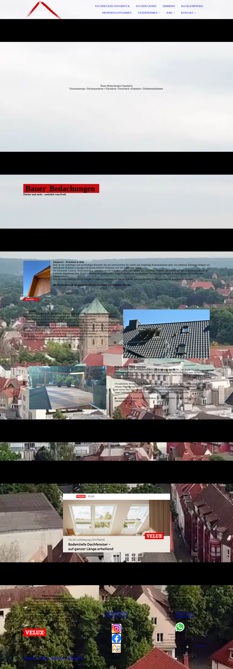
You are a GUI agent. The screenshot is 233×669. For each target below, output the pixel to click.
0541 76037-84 (184, 613)
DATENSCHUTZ (74, 658)
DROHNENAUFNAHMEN (117, 12)
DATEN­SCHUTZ (200, 645)
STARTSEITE (29, 658)
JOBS (169, 12)
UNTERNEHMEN (148, 12)
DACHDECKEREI (146, 6)
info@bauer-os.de (184, 616)
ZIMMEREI (168, 6)
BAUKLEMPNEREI (192, 6)
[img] (51, 11)
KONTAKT (187, 12)
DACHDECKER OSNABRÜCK (112, 6)
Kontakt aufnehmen (116, 615)
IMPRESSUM (57, 658)
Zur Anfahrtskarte (117, 612)
